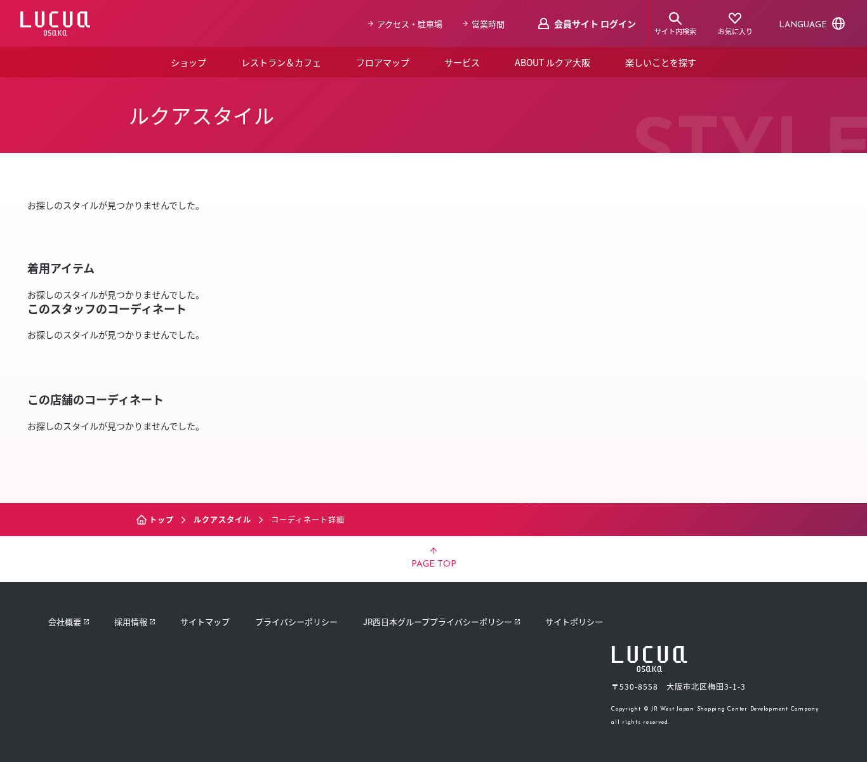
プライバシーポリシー (296, 621)
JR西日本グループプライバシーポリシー (437, 621)
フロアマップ (382, 62)
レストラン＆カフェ (281, 62)
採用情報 (130, 621)
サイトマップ (205, 621)
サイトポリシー (574, 621)
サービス (462, 62)
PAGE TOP (433, 564)
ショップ (188, 62)
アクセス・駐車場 (409, 24)
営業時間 (488, 24)
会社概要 (64, 621)
